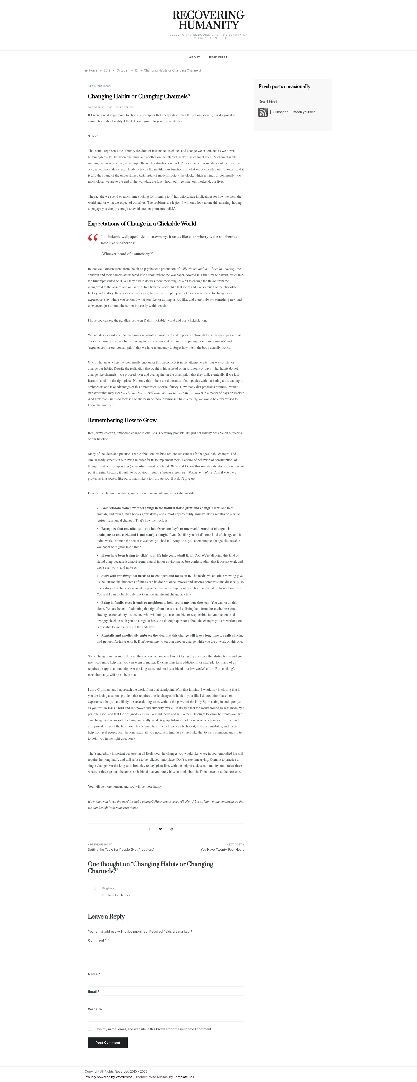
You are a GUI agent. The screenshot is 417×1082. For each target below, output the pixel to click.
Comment (97, 940)
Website (95, 1009)
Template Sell (184, 1077)
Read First (218, 57)
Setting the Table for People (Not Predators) (121, 849)
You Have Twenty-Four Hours (222, 849)
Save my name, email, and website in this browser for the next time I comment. (153, 1029)
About (194, 57)
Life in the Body (99, 86)
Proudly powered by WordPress (109, 1077)
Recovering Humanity (208, 21)
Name (94, 974)
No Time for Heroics (116, 895)
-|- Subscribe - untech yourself (291, 112)
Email (93, 991)
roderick (126, 107)
